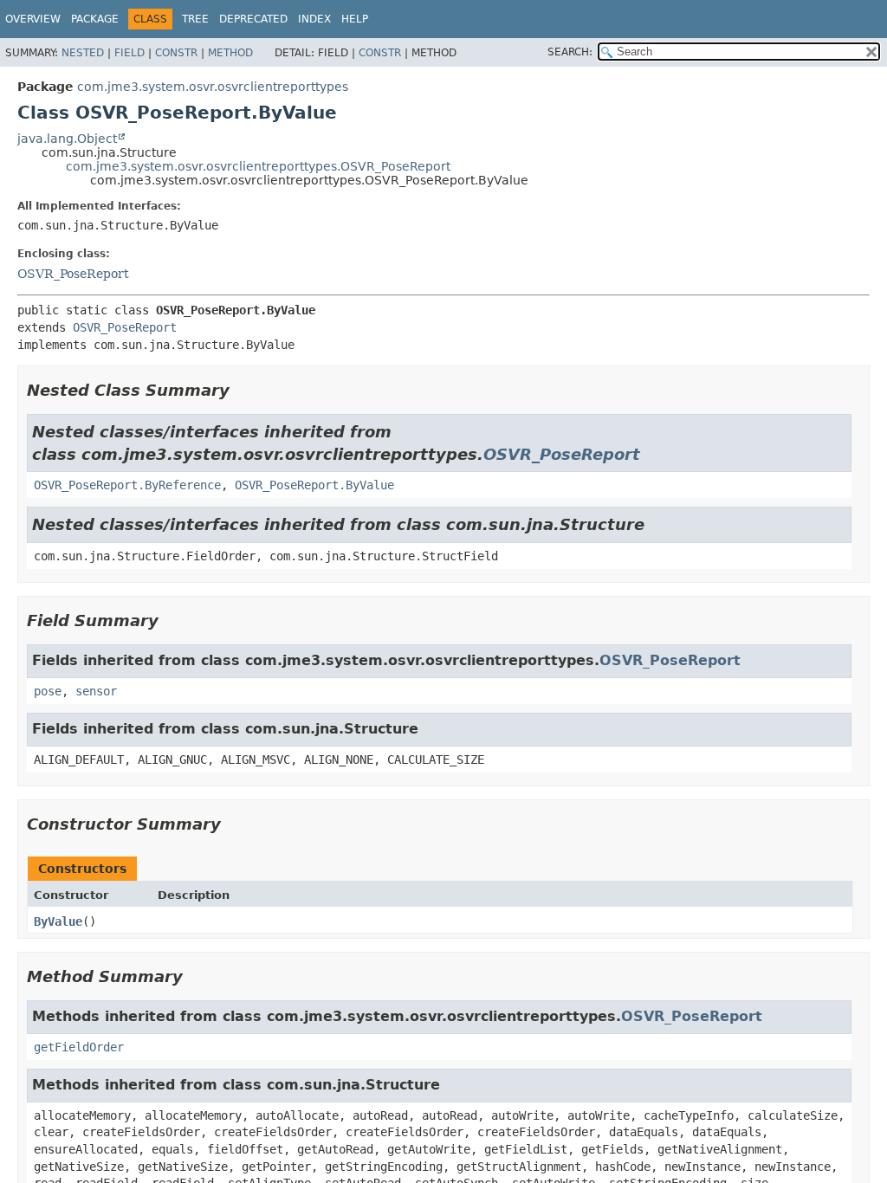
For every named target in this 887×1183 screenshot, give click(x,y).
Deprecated (253, 19)
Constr (176, 53)
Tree (195, 19)
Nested (83, 53)
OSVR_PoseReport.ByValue (314, 485)
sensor (96, 691)
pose (48, 691)
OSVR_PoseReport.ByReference (127, 485)
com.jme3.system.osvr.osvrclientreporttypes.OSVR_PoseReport (258, 166)
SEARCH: (569, 52)
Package (95, 19)
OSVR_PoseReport (73, 274)
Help (354, 19)
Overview (33, 19)
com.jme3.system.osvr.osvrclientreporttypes (212, 87)
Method (230, 53)
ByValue (58, 921)
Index (314, 19)
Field (129, 53)
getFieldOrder (79, 1047)
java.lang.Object (67, 138)
